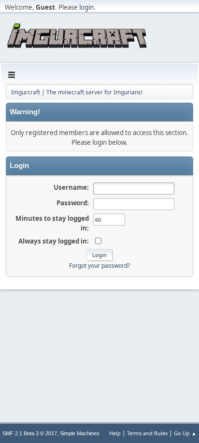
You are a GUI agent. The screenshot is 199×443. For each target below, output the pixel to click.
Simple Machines (80, 433)
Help (115, 433)
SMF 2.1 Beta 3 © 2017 (29, 433)
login (86, 7)
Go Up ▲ (185, 433)
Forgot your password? (99, 265)
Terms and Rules (147, 433)
